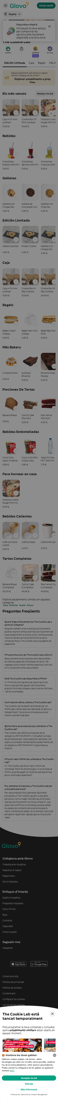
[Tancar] (52, 1014)
